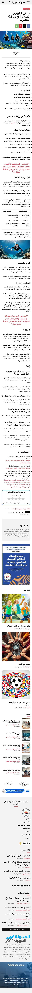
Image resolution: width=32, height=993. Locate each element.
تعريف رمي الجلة (24, 664)
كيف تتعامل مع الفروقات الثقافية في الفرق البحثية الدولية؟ (11, 721)
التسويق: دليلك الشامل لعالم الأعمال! (17, 871)
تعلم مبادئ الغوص (20, 512)
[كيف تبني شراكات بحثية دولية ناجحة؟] (26, 735)
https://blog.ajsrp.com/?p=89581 (21, 509)
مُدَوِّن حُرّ (16, 54)
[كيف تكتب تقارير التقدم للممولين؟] (26, 772)
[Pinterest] (20, 26)
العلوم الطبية (27, 858)
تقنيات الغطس (12, 512)
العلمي (13, 123)
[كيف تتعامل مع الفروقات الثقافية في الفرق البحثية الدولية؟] (26, 723)
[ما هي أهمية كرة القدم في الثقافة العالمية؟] (16, 684)
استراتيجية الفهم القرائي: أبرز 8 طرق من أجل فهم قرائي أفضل (16, 863)
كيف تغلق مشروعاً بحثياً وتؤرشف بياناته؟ (11, 758)
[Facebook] (28, 26)
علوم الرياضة (26, 629)
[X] (24, 26)
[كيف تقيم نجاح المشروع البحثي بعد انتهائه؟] (26, 747)
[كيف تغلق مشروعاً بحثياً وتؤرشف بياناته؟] (26, 760)
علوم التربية (27, 867)
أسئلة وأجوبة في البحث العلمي (13, 724)
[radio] (23, 499)
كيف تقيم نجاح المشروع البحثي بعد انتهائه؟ (11, 746)
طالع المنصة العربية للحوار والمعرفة (16, 929)
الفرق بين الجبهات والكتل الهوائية (19, 877)
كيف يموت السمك (8, 784)
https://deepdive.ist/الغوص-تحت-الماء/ (18, 468)
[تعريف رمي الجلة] (16, 646)
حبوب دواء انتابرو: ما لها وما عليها (18, 855)
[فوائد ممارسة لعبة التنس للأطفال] (16, 608)
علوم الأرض (27, 880)
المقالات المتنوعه (26, 874)
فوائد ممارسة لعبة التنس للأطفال (18, 626)
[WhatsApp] (17, 26)
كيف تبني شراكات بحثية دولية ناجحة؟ (12, 734)
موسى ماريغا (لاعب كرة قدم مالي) (23, 784)
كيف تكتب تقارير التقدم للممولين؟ (11, 770)
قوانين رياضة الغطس (25, 514)
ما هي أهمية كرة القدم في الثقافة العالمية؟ (19, 703)
